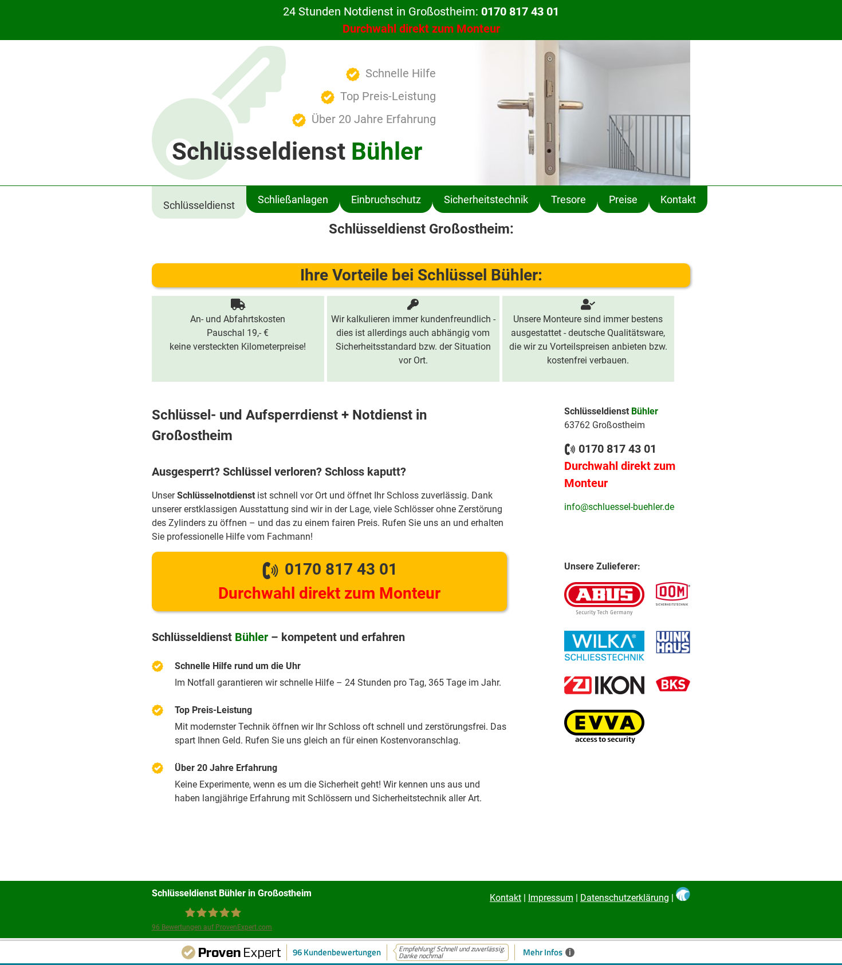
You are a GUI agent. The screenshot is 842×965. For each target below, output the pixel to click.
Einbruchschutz (386, 199)
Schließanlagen (293, 199)
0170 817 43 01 (329, 581)
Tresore (568, 199)
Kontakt (678, 199)
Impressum (550, 897)
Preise (623, 199)
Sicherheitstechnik (486, 199)
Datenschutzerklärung (624, 897)
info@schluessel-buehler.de (619, 506)
